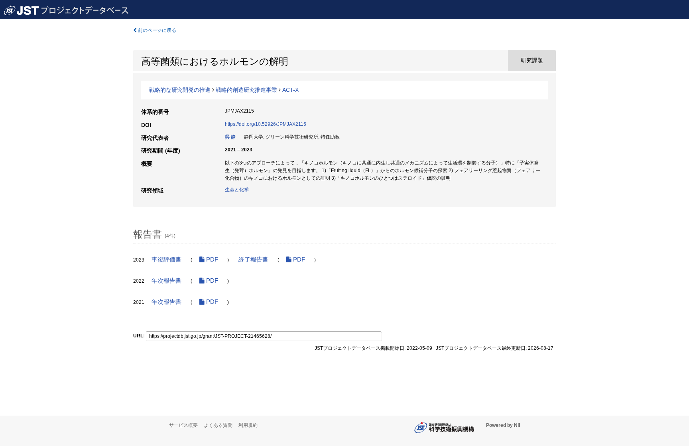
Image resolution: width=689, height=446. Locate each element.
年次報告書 (166, 281)
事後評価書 (166, 259)
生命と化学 (237, 189)
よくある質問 (218, 425)
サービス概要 (183, 425)
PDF (211, 259)
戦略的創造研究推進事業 (246, 90)
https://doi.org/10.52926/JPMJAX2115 (265, 124)
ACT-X (290, 90)
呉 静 (230, 137)
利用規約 (248, 425)
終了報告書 (253, 259)
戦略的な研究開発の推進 (180, 90)
